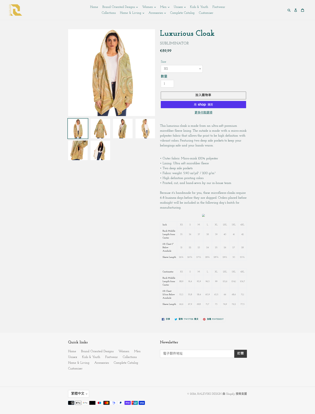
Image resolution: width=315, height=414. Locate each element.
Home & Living (78, 363)
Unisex (72, 357)
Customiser (75, 368)
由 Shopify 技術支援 (234, 394)
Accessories (101, 363)
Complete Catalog (126, 363)
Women (123, 351)
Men (137, 351)
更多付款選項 (203, 112)
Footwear (111, 357)
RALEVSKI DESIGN (209, 394)
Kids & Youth (91, 357)
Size (163, 61)
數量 (164, 76)
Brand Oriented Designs (97, 351)
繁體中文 (77, 393)
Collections (130, 357)
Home (72, 351)
